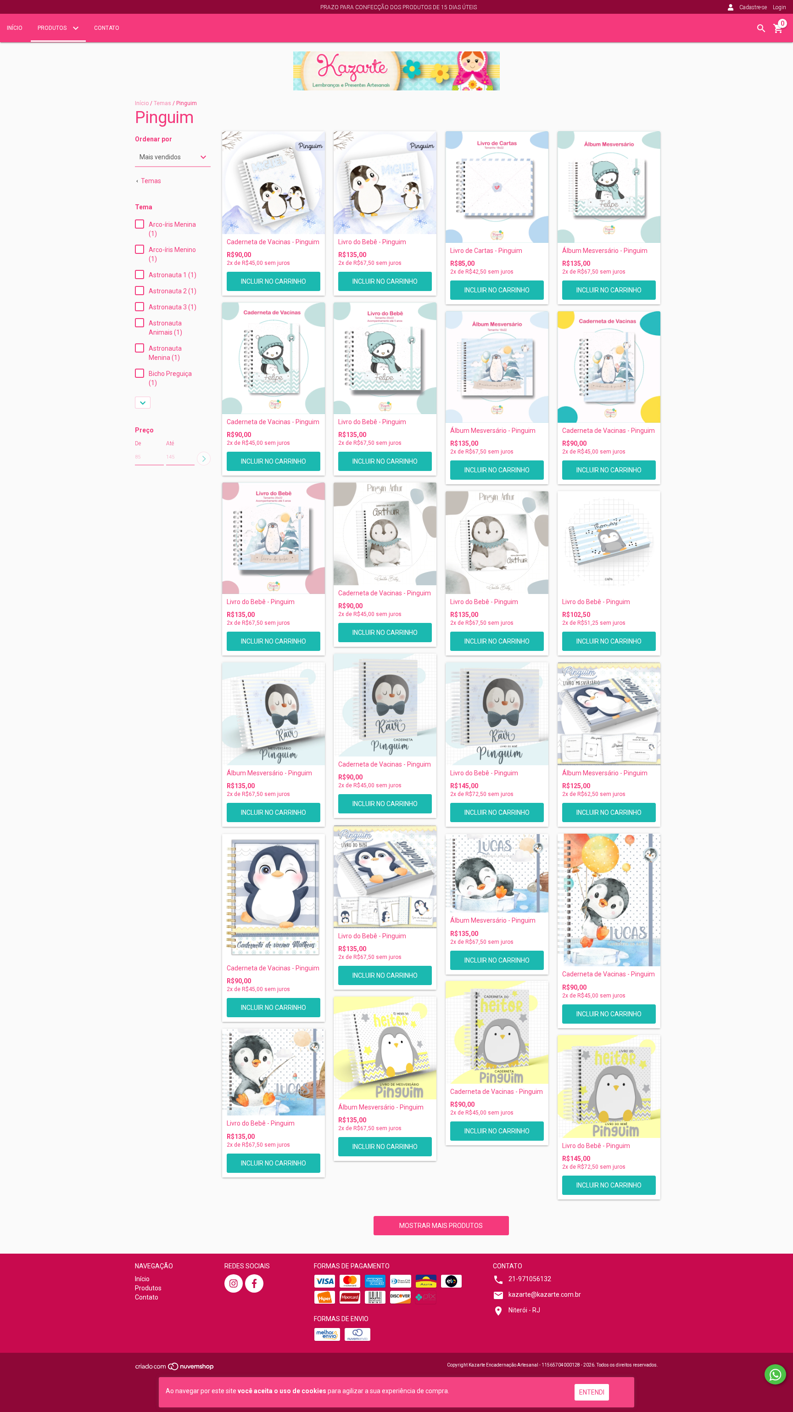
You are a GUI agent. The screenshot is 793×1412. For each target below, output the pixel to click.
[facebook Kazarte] (254, 1283)
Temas (162, 103)
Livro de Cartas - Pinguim (486, 250)
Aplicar (204, 458)
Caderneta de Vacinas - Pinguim (273, 242)
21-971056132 (529, 1279)
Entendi (591, 1392)
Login (779, 7)
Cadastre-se (753, 7)
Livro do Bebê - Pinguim (372, 242)
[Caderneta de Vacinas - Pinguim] (273, 182)
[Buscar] (761, 28)
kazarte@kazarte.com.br (544, 1294)
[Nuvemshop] (175, 1369)
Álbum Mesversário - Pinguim (605, 250)
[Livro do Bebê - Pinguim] (385, 182)
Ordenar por (153, 139)
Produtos (53, 28)
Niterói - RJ (524, 1310)
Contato (106, 28)
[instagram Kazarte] (233, 1283)
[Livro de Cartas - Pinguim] (497, 187)
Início (14, 28)
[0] (778, 31)
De (138, 443)
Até (170, 443)
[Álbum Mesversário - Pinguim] (609, 187)
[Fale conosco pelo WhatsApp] (775, 1374)
